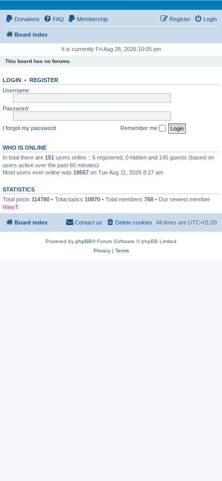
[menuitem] (22, 19)
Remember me (139, 128)
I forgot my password (29, 128)
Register (43, 80)
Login (12, 80)
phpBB (83, 241)
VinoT (11, 207)
